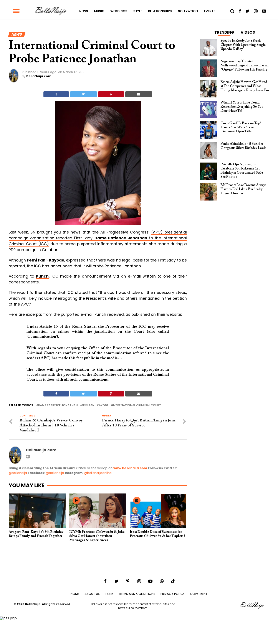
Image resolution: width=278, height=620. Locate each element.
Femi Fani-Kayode (95, 405)
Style (137, 11)
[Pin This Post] (111, 94)
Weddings (118, 11)
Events (209, 11)
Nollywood (188, 11)
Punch (42, 276)
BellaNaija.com (38, 76)
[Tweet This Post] (83, 94)
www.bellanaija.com (130, 468)
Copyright (198, 594)
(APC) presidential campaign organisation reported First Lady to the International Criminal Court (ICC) (98, 238)
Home (75, 594)
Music (99, 11)
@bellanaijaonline (98, 473)
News (83, 11)
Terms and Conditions (136, 594)
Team (109, 594)
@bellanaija (18, 473)
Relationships (160, 11)
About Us (92, 594)
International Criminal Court (136, 405)
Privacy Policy (173, 594)
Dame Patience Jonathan (58, 405)
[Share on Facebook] (56, 94)
